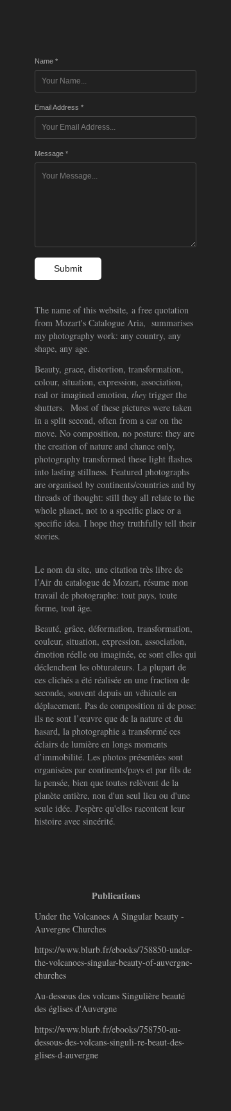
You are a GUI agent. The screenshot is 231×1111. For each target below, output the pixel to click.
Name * (46, 61)
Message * (51, 153)
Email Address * (59, 107)
